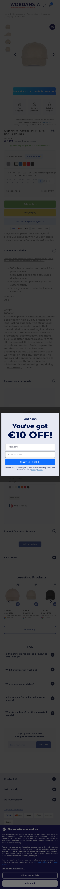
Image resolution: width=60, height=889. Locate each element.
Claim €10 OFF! (30, 462)
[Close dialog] (55, 416)
